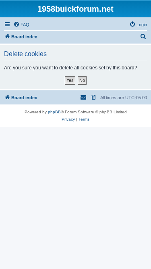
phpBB (54, 112)
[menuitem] (21, 24)
